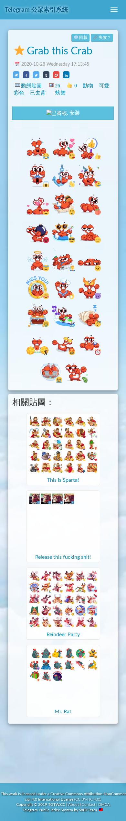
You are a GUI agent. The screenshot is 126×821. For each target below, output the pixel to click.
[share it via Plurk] (56, 74)
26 (57, 85)
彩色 (19, 93)
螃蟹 (60, 93)
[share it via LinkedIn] (66, 74)
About (73, 804)
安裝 (74, 113)
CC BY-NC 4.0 (87, 799)
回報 (83, 38)
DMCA (104, 804)
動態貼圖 (31, 85)
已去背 (38, 93)
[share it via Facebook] (26, 74)
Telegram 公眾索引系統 (36, 10)
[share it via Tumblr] (46, 74)
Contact (88, 804)
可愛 (104, 85)
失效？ (105, 38)
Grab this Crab (59, 51)
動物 (88, 85)
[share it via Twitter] (36, 74)
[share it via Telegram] (16, 74)
